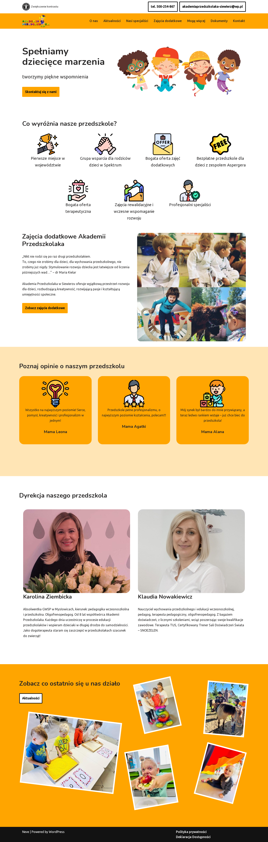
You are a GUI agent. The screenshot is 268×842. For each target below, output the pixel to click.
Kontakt (239, 21)
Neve (25, 832)
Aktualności (112, 21)
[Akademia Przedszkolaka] (36, 21)
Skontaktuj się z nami (41, 92)
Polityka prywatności (191, 832)
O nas (93, 21)
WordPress (57, 832)
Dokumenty (219, 21)
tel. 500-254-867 (163, 6)
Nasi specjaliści (137, 21)
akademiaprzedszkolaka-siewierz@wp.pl (212, 6)
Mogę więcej (196, 21)
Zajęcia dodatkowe (168, 21)
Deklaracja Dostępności (193, 837)
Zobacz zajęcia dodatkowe (45, 308)
